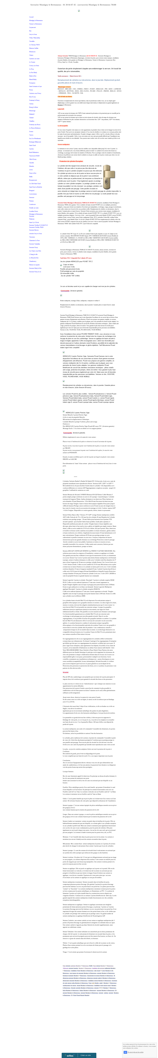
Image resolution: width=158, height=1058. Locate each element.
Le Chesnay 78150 (34, 45)
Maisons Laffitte (33, 48)
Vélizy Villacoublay (34, 38)
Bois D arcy (32, 97)
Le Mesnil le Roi (33, 258)
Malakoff (31, 114)
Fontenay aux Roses (34, 124)
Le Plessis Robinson (34, 128)
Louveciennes (33, 194)
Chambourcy (32, 261)
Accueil (31, 17)
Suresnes (31, 197)
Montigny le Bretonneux (36, 20)
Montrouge (32, 111)
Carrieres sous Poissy (35, 93)
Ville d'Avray (32, 159)
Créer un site (86, 1055)
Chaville (31, 163)
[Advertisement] (38, 321)
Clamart (31, 117)
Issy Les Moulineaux (35, 138)
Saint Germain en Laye (35, 86)
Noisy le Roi (32, 173)
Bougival (31, 190)
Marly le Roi (32, 76)
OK (125, 1052)
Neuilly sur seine (34, 208)
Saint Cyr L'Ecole (34, 222)
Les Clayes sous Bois (35, 251)
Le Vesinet (32, 62)
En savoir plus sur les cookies (135, 1052)
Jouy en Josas (33, 34)
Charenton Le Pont (34, 240)
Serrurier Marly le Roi (35, 268)
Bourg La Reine (33, 107)
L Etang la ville (33, 254)
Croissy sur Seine (34, 65)
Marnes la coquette (34, 265)
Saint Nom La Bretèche (35, 187)
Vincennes (32, 237)
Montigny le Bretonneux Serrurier (36, 215)
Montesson (32, 52)
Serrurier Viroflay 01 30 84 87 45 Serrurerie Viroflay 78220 (38, 226)
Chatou (31, 55)
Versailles (32, 41)
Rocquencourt (33, 180)
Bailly (31, 176)
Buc (30, 31)
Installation (95, 968)
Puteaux (31, 201)
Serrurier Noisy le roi (35, 272)
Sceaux (31, 131)
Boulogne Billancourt (35, 142)
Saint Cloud (32, 145)
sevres (31, 170)
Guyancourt (32, 27)
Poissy (31, 90)
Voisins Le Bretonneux (35, 24)
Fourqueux (32, 83)
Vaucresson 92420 (34, 156)
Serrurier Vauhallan (34, 244)
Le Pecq (31, 69)
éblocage (66, 968)
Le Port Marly (33, 72)
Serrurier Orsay (33, 247)
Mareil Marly (33, 79)
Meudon (31, 166)
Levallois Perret (33, 211)
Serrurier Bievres (34, 230)
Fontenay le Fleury (34, 100)
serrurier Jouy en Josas (35, 233)
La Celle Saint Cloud (35, 183)
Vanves (31, 135)
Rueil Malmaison (34, 152)
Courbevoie (32, 204)
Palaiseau (31, 219)
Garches (31, 149)
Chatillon (31, 121)
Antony (31, 104)
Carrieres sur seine (34, 58)
